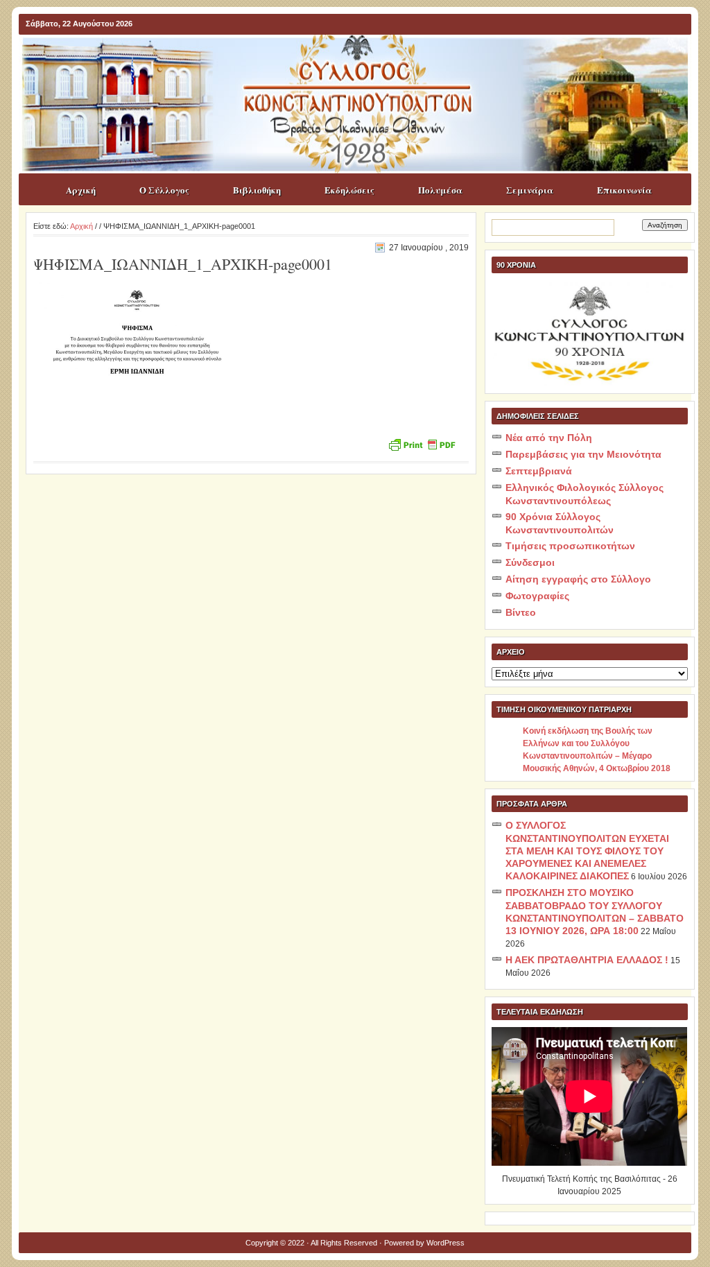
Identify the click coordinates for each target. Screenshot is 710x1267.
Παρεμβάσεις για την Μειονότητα (583, 454)
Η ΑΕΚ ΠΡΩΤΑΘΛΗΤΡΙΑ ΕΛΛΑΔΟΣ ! (586, 959)
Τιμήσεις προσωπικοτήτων (570, 545)
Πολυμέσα (440, 189)
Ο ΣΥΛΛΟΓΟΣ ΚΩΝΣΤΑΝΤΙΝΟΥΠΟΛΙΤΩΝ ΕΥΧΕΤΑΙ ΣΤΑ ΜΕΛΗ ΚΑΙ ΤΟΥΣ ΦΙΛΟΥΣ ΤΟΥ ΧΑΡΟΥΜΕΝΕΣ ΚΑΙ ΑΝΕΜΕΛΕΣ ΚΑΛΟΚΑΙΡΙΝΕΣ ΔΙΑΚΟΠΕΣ (587, 850)
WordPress (445, 1243)
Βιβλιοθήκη (257, 189)
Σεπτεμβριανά (538, 470)
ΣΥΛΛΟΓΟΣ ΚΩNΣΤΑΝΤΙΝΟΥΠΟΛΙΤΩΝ (362, 61)
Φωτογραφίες (537, 595)
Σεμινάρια (529, 189)
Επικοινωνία (624, 189)
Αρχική (81, 189)
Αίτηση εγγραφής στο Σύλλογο (578, 579)
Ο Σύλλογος (164, 189)
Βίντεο (520, 612)
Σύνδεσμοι (530, 562)
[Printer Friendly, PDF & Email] (421, 443)
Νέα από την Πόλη (548, 437)
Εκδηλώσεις (349, 189)
